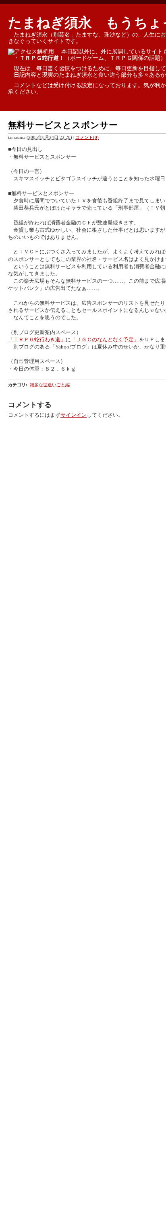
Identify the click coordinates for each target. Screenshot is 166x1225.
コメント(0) (87, 137)
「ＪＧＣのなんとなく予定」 (105, 339)
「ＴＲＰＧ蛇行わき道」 (37, 339)
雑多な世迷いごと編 (50, 384)
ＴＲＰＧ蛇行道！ (41, 58)
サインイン (73, 415)
